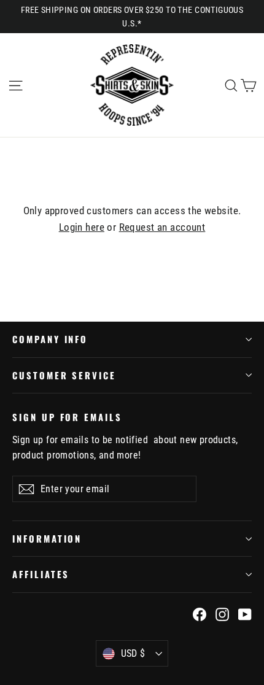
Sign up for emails (67, 416)
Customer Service (64, 375)
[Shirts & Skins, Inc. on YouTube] (245, 613)
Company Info (50, 339)
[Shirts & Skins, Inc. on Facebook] (199, 613)
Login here (81, 227)
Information (47, 538)
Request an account (162, 227)
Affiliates (40, 574)
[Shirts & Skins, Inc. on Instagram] (222, 613)
